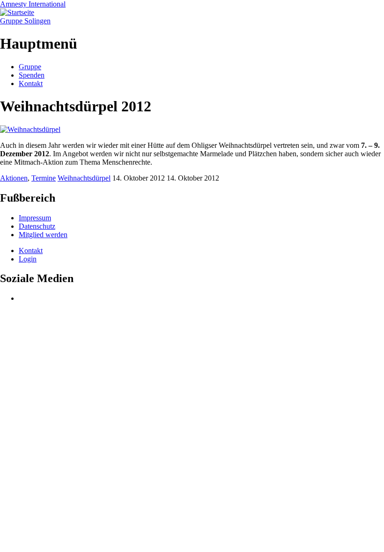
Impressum (35, 218)
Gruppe (30, 67)
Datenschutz (37, 226)
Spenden (31, 75)
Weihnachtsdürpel (84, 178)
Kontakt (31, 83)
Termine (43, 178)
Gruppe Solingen (25, 21)
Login (28, 259)
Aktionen (14, 178)
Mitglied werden (43, 235)
